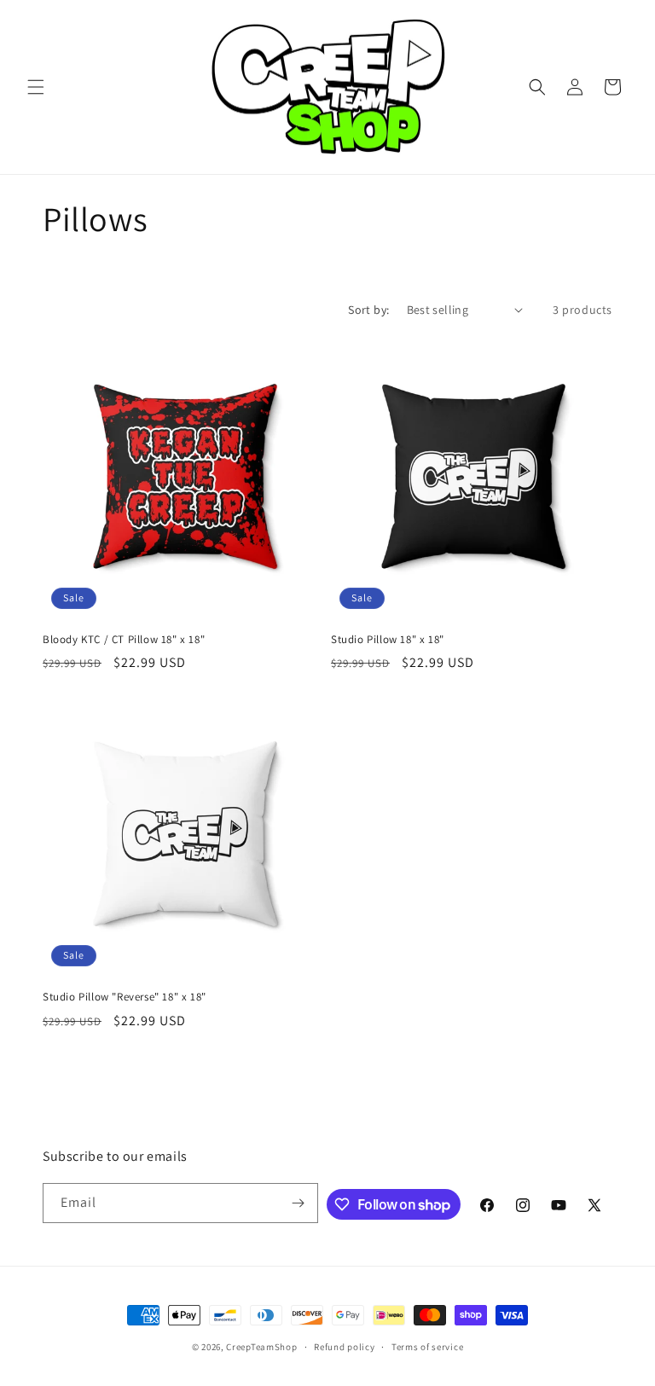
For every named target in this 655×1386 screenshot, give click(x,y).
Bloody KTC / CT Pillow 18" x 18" (124, 640)
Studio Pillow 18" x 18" (387, 640)
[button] (36, 87)
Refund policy (344, 1347)
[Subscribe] (298, 1203)
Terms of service (427, 1347)
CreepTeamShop (261, 1347)
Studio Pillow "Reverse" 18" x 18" (124, 997)
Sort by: (368, 309)
